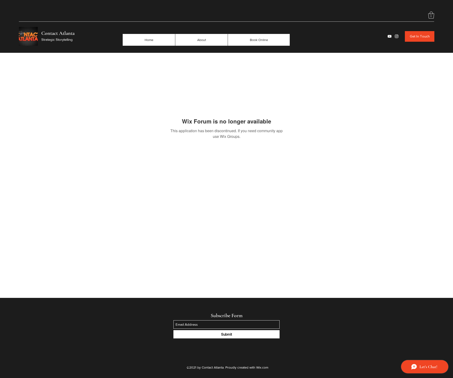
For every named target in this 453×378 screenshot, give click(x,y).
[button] (431, 15)
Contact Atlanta (58, 33)
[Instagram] (396, 36)
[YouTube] (389, 36)
